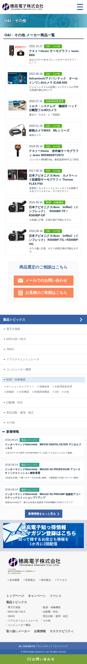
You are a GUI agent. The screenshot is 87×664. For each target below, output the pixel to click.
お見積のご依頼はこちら (46, 292)
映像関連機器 (41, 391)
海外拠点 (46, 579)
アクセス (62, 579)
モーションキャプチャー (20, 386)
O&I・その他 (61, 391)
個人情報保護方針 (27, 646)
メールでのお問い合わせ (46, 280)
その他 (10, 422)
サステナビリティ (61, 631)
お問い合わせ (43, 659)
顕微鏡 (10, 391)
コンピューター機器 (18, 369)
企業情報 (40, 631)
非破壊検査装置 (63, 386)
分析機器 (24, 391)
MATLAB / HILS (16, 339)
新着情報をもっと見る (42, 513)
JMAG (10, 349)
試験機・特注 (14, 402)
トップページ (15, 595)
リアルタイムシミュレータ (22, 359)
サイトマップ (61, 646)
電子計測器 (13, 329)
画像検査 (44, 386)
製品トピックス (14, 319)
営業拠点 (30, 579)
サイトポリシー (45, 646)
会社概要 (14, 579)
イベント (56, 595)
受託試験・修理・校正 (20, 412)
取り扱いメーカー (18, 631)
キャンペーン (37, 595)
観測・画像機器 (16, 379)
